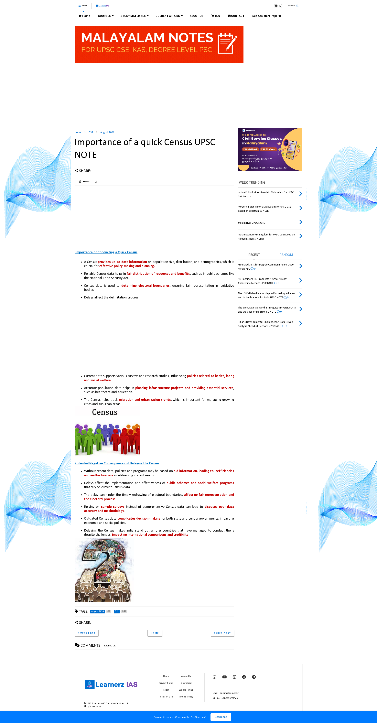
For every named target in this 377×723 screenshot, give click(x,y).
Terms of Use (166, 697)
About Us (186, 676)
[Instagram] (234, 677)
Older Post (222, 633)
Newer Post (86, 633)
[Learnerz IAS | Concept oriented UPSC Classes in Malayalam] (103, 7)
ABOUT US (196, 15)
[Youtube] (224, 677)
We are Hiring (186, 690)
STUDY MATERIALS (133, 15)
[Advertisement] (154, 97)
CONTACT (237, 15)
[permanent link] (96, 182)
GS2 (91, 132)
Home (86, 15)
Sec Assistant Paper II (266, 15)
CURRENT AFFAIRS (168, 15)
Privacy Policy (166, 683)
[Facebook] (244, 677)
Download (220, 717)
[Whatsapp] (214, 677)
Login (166, 690)
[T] (254, 677)
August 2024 (107, 132)
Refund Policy (186, 697)
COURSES (104, 15)
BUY (217, 15)
